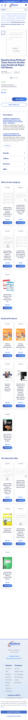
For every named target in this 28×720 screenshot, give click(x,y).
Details (6, 153)
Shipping (8, 683)
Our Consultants (19, 674)
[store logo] (13, 5)
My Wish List (9, 691)
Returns (8, 685)
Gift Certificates (19, 677)
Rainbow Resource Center (14, 644)
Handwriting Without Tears (12, 135)
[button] (3, 37)
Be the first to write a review (9, 86)
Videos (6, 158)
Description (8, 115)
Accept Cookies (13, 712)
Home (2, 14)
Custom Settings (14, 716)
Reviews (6, 164)
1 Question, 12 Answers (7, 85)
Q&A (5, 169)
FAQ (7, 671)
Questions (8, 674)
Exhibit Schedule (19, 671)
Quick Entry (9, 680)
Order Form (9, 688)
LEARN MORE (25, 1)
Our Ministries (18, 683)
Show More (7, 145)
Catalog (17, 680)
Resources (8, 677)
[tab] (14, 115)
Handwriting (8, 14)
